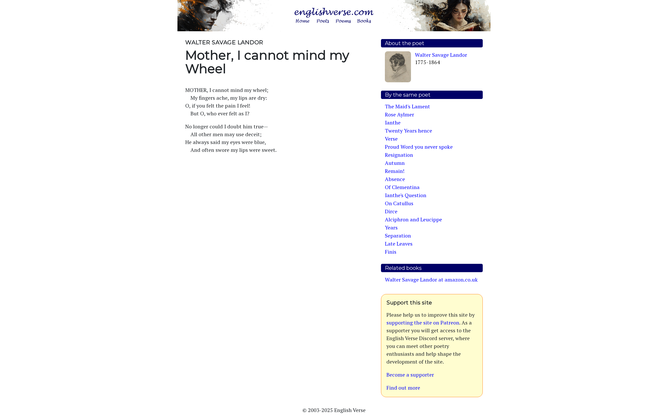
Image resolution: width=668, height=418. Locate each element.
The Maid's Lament (407, 106)
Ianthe (393, 122)
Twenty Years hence (408, 130)
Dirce (391, 211)
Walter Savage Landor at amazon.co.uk (431, 279)
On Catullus (399, 203)
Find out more (403, 387)
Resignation (399, 154)
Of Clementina (402, 187)
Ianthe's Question (405, 195)
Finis (390, 251)
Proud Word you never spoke (419, 146)
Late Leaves (399, 243)
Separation (398, 235)
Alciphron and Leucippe (413, 219)
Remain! (394, 170)
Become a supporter (410, 374)
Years (391, 227)
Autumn (395, 162)
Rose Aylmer (399, 114)
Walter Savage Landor (441, 54)
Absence (395, 179)
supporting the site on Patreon (422, 322)
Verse (391, 138)
